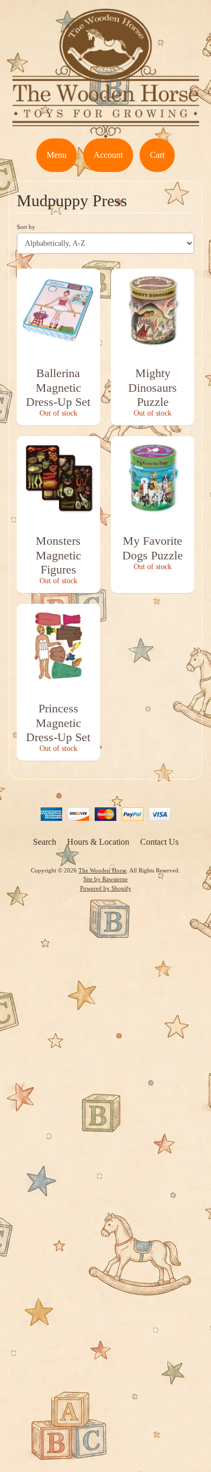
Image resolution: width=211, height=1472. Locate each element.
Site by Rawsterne (105, 879)
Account (108, 155)
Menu (57, 155)
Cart (157, 155)
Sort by (26, 227)
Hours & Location (98, 841)
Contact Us (159, 841)
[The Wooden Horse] (105, 131)
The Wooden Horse (102, 870)
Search (44, 841)
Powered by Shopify (105, 888)
